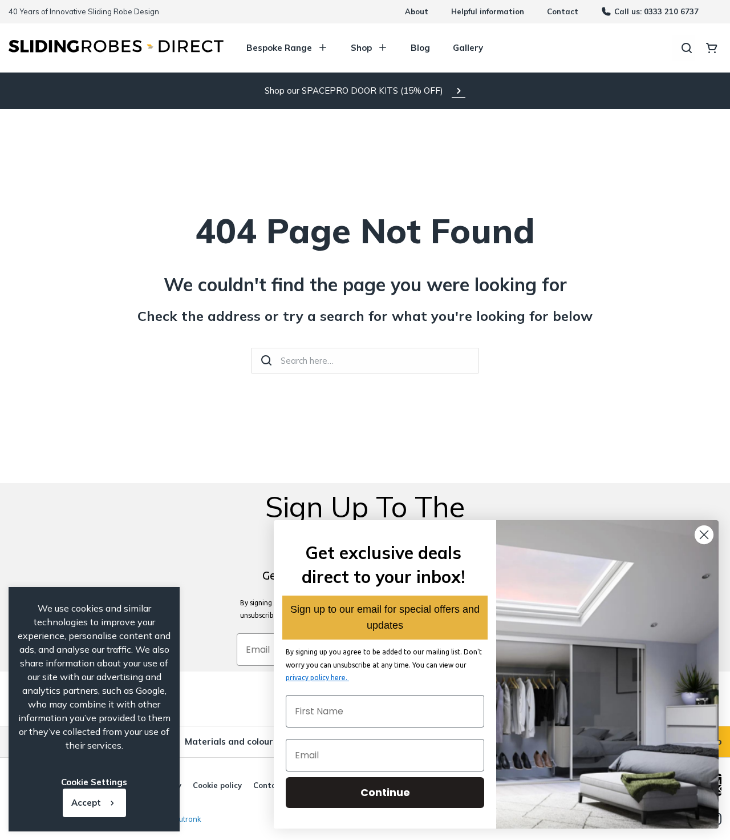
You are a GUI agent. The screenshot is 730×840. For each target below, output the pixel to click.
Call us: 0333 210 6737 (656, 11)
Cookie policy (217, 785)
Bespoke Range (279, 47)
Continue (385, 792)
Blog (420, 47)
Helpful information (487, 11)
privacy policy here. (317, 677)
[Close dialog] (704, 535)
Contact (562, 11)
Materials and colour (229, 741)
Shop (361, 47)
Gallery (468, 47)
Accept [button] (86, 802)
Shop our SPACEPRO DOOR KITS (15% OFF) (354, 90)
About (416, 11)
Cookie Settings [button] (94, 782)
